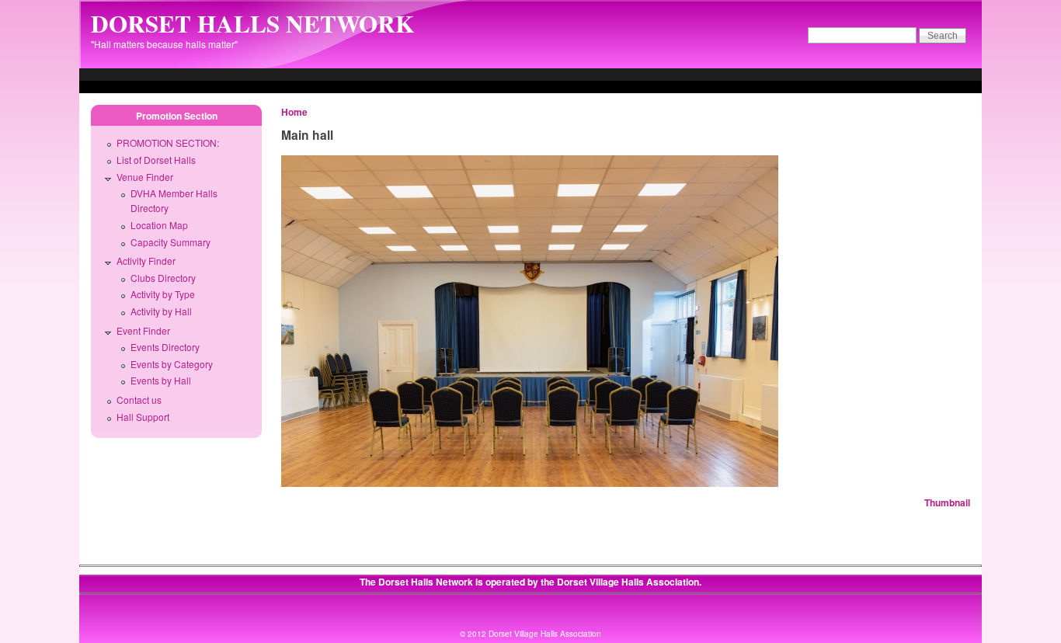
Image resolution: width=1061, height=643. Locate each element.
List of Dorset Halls (156, 159)
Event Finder (143, 330)
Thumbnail (947, 502)
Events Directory (165, 346)
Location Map (159, 224)
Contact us (139, 399)
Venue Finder (145, 176)
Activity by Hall (161, 311)
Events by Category (171, 363)
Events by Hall (160, 380)
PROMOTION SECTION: (168, 142)
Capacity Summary (170, 242)
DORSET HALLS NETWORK (252, 23)
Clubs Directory (163, 277)
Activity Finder (146, 260)
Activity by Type (162, 294)
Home (294, 112)
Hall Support (143, 416)
